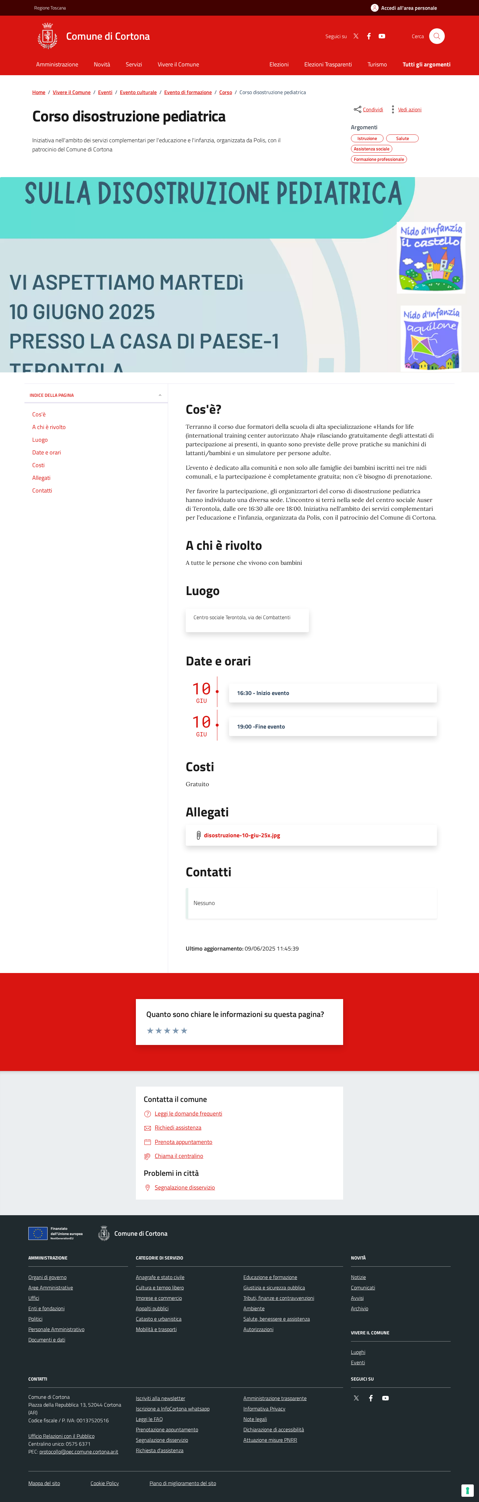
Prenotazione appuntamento (167, 1429)
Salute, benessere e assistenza (276, 1319)
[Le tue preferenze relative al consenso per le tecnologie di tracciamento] (467, 1490)
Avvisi (357, 1298)
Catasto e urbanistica (158, 1319)
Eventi (105, 92)
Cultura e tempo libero (160, 1287)
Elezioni (279, 64)
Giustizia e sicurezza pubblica (274, 1287)
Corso (225, 92)
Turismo (377, 64)
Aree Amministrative (50, 1287)
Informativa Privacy (264, 1408)
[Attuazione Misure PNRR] (57, 1235)
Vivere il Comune (72, 92)
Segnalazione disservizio (162, 1440)
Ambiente (254, 1308)
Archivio (359, 1308)
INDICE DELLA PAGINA (52, 395)
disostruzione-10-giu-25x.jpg (242, 835)
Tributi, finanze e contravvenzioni (278, 1298)
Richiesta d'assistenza (159, 1450)
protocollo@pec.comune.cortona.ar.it (78, 1451)
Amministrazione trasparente (275, 1398)
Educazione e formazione (270, 1277)
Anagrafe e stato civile (160, 1277)
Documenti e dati (46, 1339)
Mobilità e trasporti (156, 1329)
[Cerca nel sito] (437, 36)
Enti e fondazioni (46, 1308)
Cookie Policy (105, 1483)
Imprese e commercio (159, 1298)
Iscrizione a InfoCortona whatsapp (173, 1408)
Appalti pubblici (152, 1308)
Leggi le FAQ (149, 1419)
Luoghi (358, 1352)
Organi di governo (47, 1277)
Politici (35, 1319)
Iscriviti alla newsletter (160, 1398)
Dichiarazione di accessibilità (273, 1429)
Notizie (358, 1277)
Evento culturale (138, 92)
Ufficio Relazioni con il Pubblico (61, 1436)
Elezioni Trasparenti (328, 64)
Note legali (255, 1419)
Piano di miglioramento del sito (183, 1483)
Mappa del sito (44, 1483)
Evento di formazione (188, 92)
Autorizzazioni (258, 1329)
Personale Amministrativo (56, 1329)
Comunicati (363, 1287)
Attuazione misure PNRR (270, 1440)
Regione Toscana (50, 7)
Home (38, 92)
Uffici (33, 1298)
